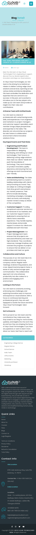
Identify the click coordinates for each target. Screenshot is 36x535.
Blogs (3, 431)
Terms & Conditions (8, 441)
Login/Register (6, 436)
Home (14, 20)
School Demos (9, 349)
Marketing (7, 359)
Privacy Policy (5, 444)
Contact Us (5, 433)
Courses (4, 425)
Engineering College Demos (13, 343)
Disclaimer (4, 447)
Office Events (9, 356)
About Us (4, 422)
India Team (8, 353)
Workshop (7, 365)
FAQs (3, 428)
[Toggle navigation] (31, 4)
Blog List (21, 20)
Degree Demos (9, 346)
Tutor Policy (5, 452)
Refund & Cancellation (9, 449)
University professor (11, 362)
